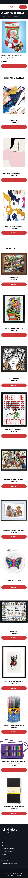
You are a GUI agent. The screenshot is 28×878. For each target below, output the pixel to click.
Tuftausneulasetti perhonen (14, 580)
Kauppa (23, 7)
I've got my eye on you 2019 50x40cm (14, 226)
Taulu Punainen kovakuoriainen (14, 681)
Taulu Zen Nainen (14, 378)
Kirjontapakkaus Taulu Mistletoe (14, 429)
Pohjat (4, 16)
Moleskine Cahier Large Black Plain (14, 807)
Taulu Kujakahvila (14, 278)
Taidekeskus (7, 846)
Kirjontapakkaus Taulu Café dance (14, 479)
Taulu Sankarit (14, 631)
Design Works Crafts (13, 16)
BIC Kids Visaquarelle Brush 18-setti (14, 725)
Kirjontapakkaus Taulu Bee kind (14, 328)
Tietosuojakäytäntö (11, 875)
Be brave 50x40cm (14, 120)
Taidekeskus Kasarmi (9, 848)
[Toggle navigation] (3, 7)
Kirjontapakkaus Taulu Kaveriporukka (14, 530)
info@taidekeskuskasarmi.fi (7, 2)
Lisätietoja (14, 66)
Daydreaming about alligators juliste (14, 173)
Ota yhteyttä (13, 874)
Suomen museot (8, 851)
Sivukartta (19, 875)
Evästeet (19, 874)
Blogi (5, 854)
